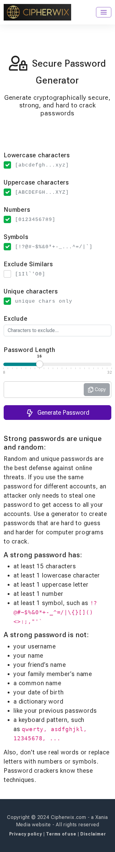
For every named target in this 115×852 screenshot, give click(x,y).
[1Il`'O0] (30, 274)
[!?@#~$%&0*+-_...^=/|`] (54, 247)
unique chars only (43, 301)
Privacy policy (26, 833)
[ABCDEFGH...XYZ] (42, 192)
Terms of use (61, 833)
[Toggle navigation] (103, 12)
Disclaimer (93, 833)
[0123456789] (35, 219)
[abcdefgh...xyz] (42, 165)
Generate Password (62, 412)
